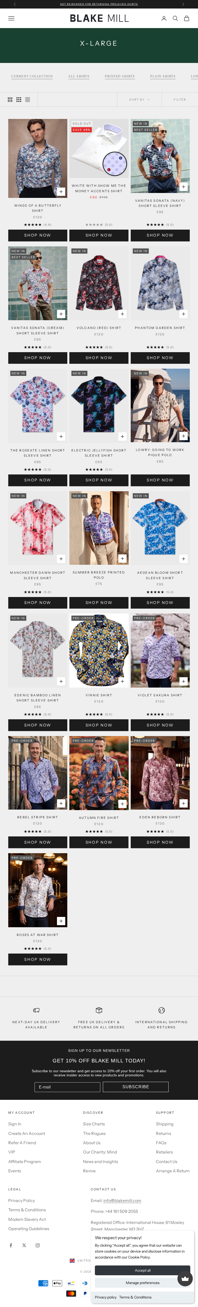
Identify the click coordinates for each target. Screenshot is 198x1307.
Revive (89, 1170)
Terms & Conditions (135, 1297)
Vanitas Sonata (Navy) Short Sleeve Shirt (160, 203)
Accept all (143, 1270)
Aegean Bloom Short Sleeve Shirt (160, 575)
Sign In (14, 1123)
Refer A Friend (22, 1142)
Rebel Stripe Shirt (37, 817)
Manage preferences (143, 1282)
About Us (92, 1142)
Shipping (165, 1123)
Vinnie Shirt (99, 695)
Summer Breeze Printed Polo (99, 574)
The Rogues (94, 1133)
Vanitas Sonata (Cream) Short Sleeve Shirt (37, 330)
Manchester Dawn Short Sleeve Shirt (37, 575)
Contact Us (166, 1161)
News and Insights (100, 1161)
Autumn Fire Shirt (99, 818)
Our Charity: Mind (100, 1152)
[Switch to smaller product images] (18, 100)
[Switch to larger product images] (10, 100)
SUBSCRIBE (135, 1087)
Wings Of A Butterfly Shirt (38, 208)
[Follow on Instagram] (37, 1245)
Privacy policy (106, 1297)
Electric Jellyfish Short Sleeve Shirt (99, 452)
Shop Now (37, 235)
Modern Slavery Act (27, 1219)
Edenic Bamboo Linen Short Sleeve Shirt (37, 697)
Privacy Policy (21, 1200)
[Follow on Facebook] (10, 1245)
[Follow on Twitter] (24, 1245)
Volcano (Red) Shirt (99, 328)
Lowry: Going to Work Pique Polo (160, 452)
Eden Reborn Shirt (160, 817)
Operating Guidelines (28, 1228)
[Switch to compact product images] (27, 100)
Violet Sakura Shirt (160, 695)
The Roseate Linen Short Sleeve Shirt (37, 452)
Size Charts (94, 1123)
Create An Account (26, 1133)
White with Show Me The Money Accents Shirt (99, 188)
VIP (11, 1152)
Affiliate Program (24, 1161)
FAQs (161, 1142)
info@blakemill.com (122, 1200)
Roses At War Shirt (38, 935)
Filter (180, 99)
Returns (163, 1133)
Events (14, 1170)
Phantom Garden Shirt (160, 328)
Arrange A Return (173, 1170)
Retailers (164, 1152)
